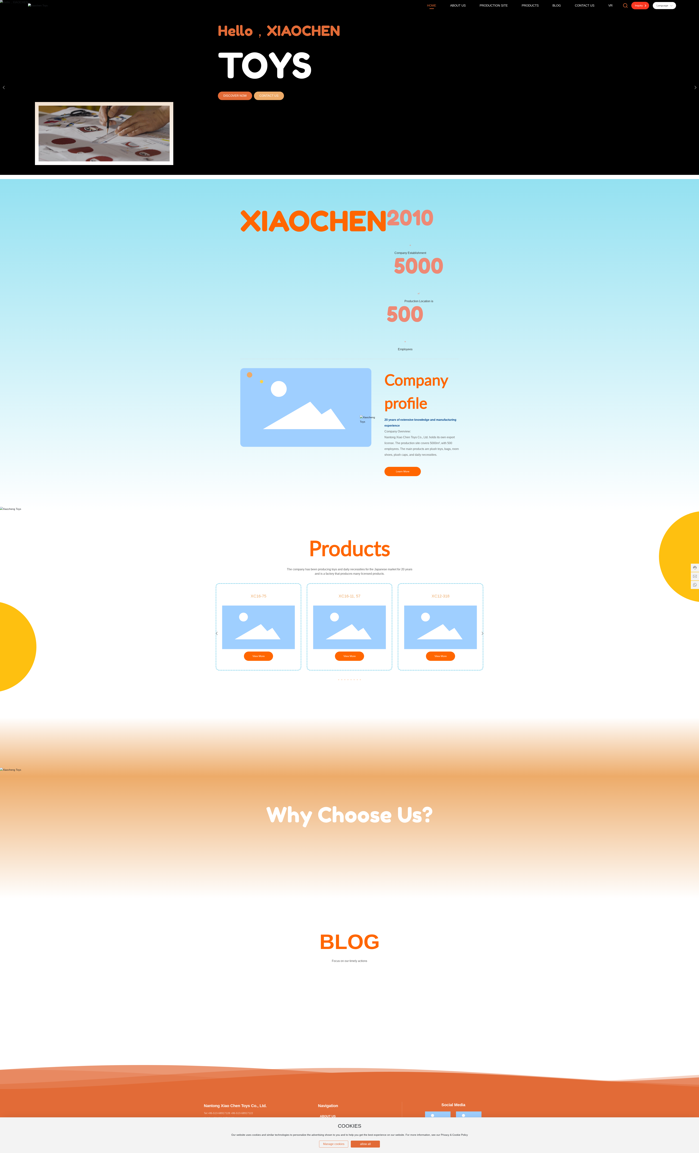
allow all (365, 1144)
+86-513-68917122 (242, 1113)
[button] (695, 87)
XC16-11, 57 (349, 596)
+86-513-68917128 (219, 1113)
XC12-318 (440, 596)
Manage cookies (333, 1144)
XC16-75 (258, 596)
